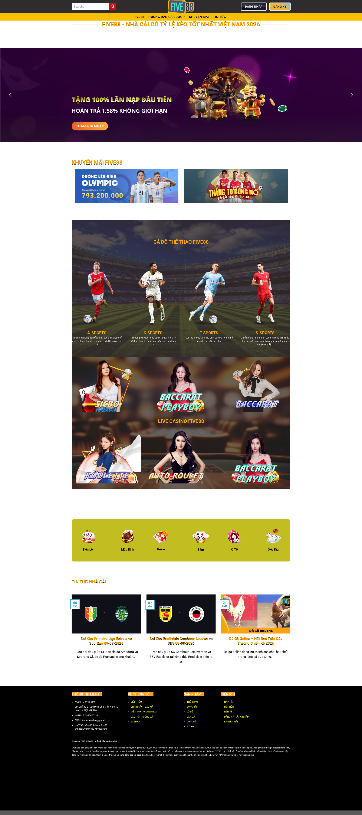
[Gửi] (112, 6)
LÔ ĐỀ (190, 711)
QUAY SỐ (191, 721)
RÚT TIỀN (229, 706)
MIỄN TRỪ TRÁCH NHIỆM (143, 711)
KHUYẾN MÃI (199, 17)
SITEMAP (135, 721)
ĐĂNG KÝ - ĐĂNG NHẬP (236, 716)
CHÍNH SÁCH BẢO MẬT (143, 706)
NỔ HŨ (190, 726)
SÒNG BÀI (192, 706)
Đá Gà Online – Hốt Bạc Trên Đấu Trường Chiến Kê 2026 (255, 640)
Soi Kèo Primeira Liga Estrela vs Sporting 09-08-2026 (106, 640)
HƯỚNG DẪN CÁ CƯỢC (165, 17)
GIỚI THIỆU (136, 702)
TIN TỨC (219, 17)
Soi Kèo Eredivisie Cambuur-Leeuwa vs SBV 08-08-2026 (180, 640)
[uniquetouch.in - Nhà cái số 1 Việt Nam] (181, 6)
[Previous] (10, 94)
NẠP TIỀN (229, 702)
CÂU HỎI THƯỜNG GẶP (142, 716)
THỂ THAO (192, 702)
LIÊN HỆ (228, 711)
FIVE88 (138, 17)
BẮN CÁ (191, 716)
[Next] (351, 94)
